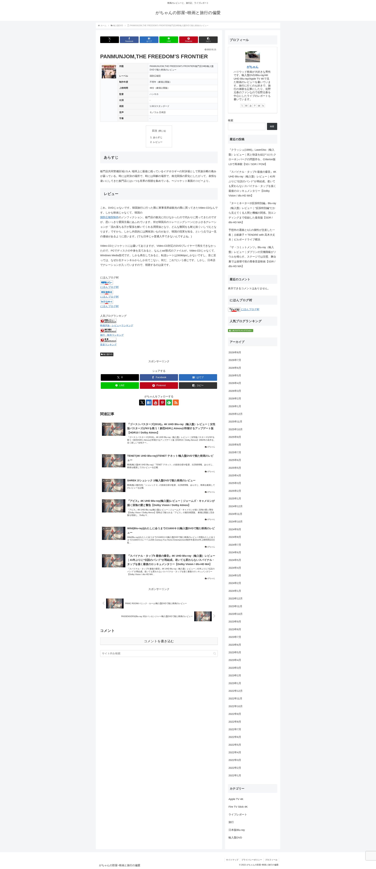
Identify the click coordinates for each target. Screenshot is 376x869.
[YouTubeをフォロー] (155, 402)
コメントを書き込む (159, 641)
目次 (154, 130)
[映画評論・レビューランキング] (108, 320)
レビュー (157, 142)
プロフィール (271, 860)
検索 (230, 120)
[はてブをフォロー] (149, 402)
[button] (208, 39)
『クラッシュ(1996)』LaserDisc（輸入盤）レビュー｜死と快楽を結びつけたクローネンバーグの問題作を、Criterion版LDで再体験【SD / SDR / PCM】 (252, 156)
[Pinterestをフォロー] (162, 402)
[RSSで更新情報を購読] (176, 402)
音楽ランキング (108, 344)
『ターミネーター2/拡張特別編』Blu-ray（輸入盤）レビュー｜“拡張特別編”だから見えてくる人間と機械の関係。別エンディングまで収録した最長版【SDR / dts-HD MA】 (252, 213)
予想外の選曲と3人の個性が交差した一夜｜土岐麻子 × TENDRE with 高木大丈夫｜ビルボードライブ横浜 (252, 234)
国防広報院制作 (109, 217)
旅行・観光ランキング (112, 335)
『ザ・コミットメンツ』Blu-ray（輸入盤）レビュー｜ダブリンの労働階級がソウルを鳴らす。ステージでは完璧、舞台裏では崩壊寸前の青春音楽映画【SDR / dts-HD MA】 (252, 257)
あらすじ (157, 137)
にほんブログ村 (109, 287)
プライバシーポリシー (251, 860)
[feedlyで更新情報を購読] (169, 402)
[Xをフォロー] (142, 402)
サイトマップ (232, 860)
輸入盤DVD (108, 354)
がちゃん (252, 66)
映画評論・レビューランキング (116, 325)
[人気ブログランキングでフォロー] (240, 330)
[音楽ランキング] (108, 339)
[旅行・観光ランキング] (108, 330)
